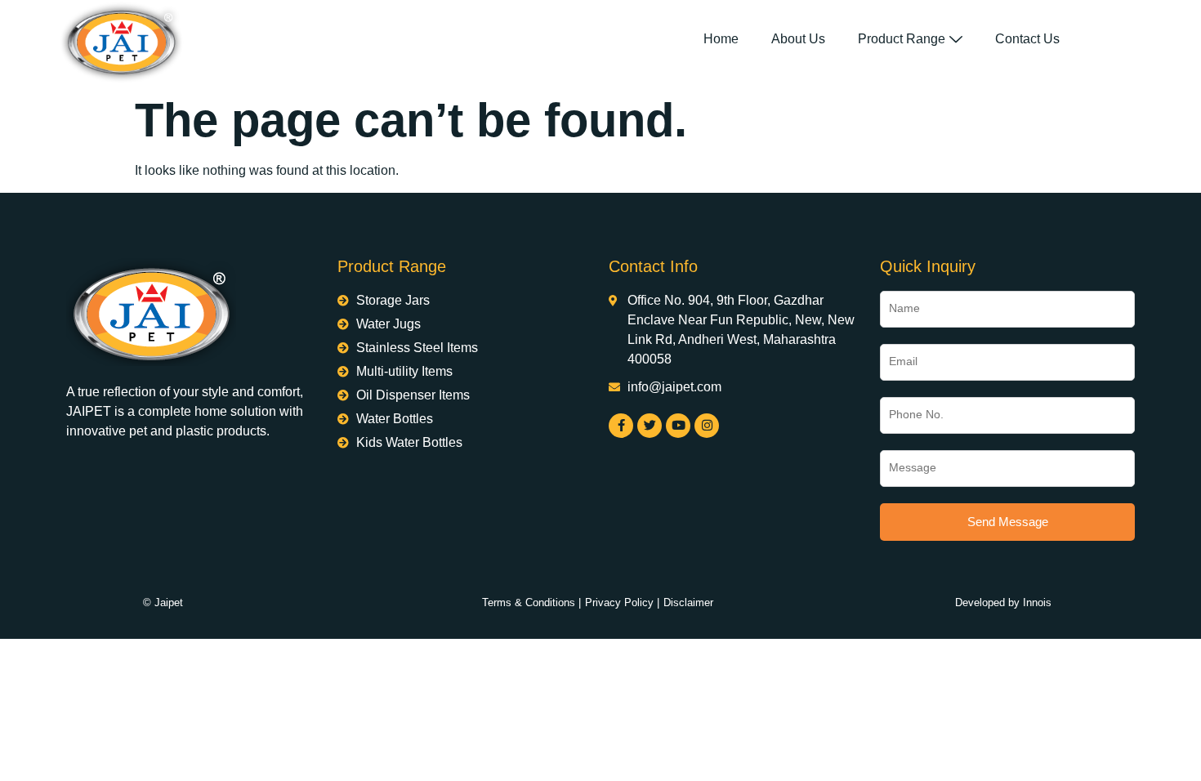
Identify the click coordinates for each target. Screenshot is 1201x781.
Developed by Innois (1003, 602)
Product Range (901, 39)
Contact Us (1027, 39)
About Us (798, 39)
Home (721, 39)
